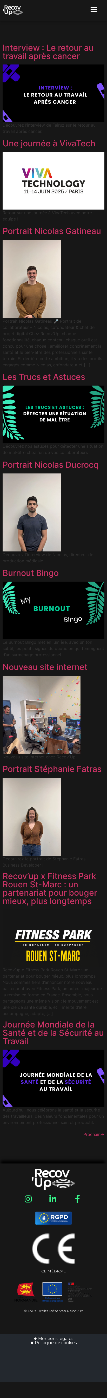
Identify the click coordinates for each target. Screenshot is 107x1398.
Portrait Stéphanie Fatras (52, 769)
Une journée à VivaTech (49, 143)
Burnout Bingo (31, 573)
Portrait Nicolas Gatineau (52, 231)
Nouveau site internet (45, 667)
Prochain (93, 1134)
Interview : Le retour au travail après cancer (48, 52)
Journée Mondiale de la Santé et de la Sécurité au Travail (53, 1032)
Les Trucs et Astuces (44, 377)
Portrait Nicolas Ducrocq (51, 465)
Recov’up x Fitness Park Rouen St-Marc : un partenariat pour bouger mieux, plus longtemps (50, 888)
